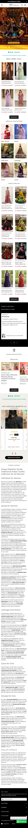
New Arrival (5, 141)
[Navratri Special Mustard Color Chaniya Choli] (21, 195)
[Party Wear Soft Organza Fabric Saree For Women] (7, 98)
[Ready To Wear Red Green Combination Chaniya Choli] (7, 250)
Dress (3, 180)
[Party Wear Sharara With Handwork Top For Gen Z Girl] (7, 195)
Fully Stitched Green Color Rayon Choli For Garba (20, 235)
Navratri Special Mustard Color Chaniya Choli (20, 207)
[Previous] (12, 342)
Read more (4, 383)
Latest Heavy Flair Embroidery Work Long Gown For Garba (20, 291)
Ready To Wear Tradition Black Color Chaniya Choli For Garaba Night (20, 263)
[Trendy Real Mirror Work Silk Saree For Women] (7, 71)
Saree (16, 141)
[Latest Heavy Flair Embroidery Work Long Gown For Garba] (21, 278)
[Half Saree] (7, 150)
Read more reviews (14, 457)
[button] (25, 5)
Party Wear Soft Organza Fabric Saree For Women (7, 109)
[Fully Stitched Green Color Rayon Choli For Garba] (21, 223)
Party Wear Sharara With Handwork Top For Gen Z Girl (7, 207)
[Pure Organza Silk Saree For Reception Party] (21, 71)
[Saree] (20, 131)
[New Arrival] (7, 131)
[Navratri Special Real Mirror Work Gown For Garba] (7, 278)
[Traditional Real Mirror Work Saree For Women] (21, 98)
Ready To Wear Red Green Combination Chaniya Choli (6, 263)
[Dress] (7, 170)
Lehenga (17, 160)
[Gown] (20, 170)
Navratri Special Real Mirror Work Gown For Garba (7, 291)
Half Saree (4, 160)
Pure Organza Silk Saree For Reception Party (20, 82)
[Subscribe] (25, 799)
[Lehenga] (20, 150)
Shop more (14, 117)
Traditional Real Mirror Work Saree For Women (20, 109)
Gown (16, 180)
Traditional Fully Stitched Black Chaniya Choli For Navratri (6, 235)
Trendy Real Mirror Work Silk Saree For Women (6, 82)
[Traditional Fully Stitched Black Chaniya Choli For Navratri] (7, 223)
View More (14, 390)
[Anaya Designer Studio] (14, 5)
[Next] (16, 342)
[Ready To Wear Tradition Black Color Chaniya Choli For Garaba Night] (21, 250)
